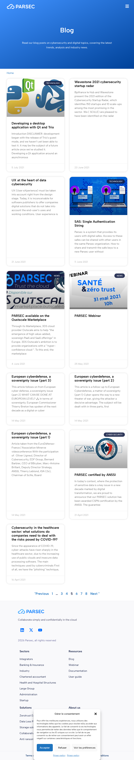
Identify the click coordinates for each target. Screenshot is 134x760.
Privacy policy (59, 755)
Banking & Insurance (32, 664)
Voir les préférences (84, 747)
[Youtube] (40, 630)
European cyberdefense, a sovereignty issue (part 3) (31, 378)
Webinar (74, 664)
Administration (28, 694)
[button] (95, 713)
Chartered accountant (33, 676)
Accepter (45, 747)
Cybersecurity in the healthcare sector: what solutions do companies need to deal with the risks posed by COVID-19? (35, 533)
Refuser (62, 747)
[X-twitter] (31, 630)
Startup (24, 700)
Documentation (78, 670)
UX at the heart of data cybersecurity (29, 182)
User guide (75, 676)
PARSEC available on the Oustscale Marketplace (30, 318)
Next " (95, 594)
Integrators (26, 659)
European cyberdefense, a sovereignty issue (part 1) (31, 435)
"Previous (41, 594)
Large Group (27, 688)
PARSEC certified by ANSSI (95, 475)
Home (10, 73)
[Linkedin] (22, 630)
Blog (71, 659)
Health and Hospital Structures (38, 682)
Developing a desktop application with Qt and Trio (33, 125)
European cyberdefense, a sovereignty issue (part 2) (94, 378)
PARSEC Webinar (88, 316)
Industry (24, 670)
